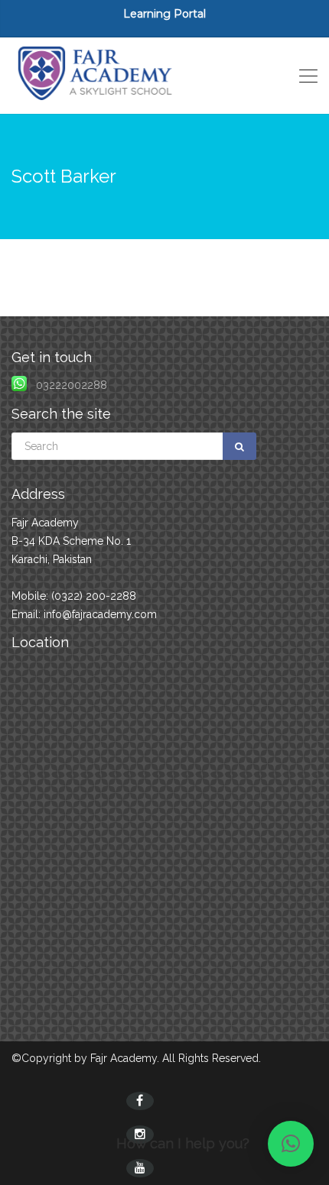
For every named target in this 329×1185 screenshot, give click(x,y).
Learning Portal (164, 14)
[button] (291, 1144)
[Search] (239, 446)
